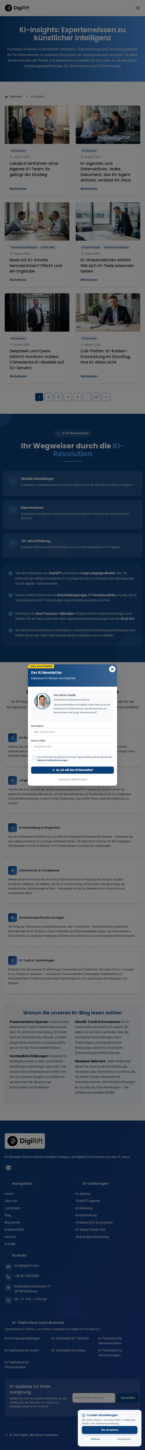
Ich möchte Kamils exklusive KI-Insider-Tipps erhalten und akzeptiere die (74, 759)
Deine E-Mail (38, 740)
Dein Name (37, 725)
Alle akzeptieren (109, 1430)
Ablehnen (95, 1439)
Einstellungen (124, 1439)
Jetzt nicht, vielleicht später (72, 779)
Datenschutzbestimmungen (52, 760)
